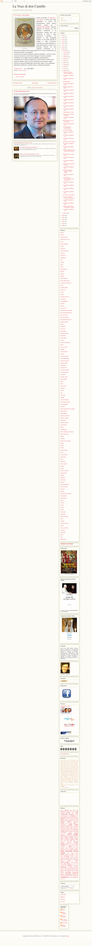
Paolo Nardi (63, 457)
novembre (65, 52)
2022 (63, 35)
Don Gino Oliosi (64, 315)
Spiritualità (63, 514)
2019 (63, 41)
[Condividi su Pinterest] (33, 68)
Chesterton (63, 289)
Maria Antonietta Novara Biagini (68, 408)
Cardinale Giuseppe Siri (66, 283)
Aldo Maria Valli (64, 237)
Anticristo (63, 253)
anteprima (63, 248)
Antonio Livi (63, 255)
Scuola (62, 507)
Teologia (62, 521)
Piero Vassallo (64, 463)
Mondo (62, 427)
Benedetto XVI (64, 269)
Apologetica (63, 257)
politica (62, 468)
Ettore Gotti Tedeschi (65, 342)
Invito (62, 381)
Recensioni (63, 479)
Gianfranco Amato (65, 360)
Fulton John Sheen (65, 358)
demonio (62, 303)
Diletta (63, 909)
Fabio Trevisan (64, 347)
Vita (61, 537)
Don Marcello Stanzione (66, 319)
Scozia (62, 505)
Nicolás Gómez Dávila (66, 441)
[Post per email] (25, 68)
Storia (25, 70)
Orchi (62, 452)
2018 (63, 43)
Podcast (62, 466)
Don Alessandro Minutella (66, 310)
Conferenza (63, 299)
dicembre (65, 50)
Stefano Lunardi (63, 926)
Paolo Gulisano (64, 454)
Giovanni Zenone (64, 372)
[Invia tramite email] (27, 68)
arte (61, 260)
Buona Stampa (64, 278)
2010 (63, 223)
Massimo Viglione (64, 418)
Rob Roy (62, 482)
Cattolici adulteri (64, 287)
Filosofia (62, 354)
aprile (64, 66)
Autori (62, 266)
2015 (63, 49)
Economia (63, 328)
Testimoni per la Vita (65, 706)
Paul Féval (63, 461)
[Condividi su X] (30, 68)
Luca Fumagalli (64, 404)
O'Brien (62, 445)
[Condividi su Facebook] (31, 68)
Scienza (62, 502)
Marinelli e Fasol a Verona (69, 141)
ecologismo (63, 326)
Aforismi (62, 234)
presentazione (64, 473)
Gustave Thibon (64, 376)
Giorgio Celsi (63, 367)
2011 (63, 221)
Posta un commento (20, 76)
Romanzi (63, 489)
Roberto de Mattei (65, 484)
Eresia (62, 340)
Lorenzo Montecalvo (65, 402)
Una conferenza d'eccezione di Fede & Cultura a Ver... (68, 179)
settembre (65, 56)
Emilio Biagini (64, 337)
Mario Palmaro (64, 413)
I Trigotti (63, 707)
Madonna (63, 406)
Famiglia (62, 349)
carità (62, 285)
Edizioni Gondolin (64, 333)
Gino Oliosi (63, 365)
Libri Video (63, 395)
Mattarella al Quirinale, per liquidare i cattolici (68, 207)
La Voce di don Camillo (29, 6)
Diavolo (62, 305)
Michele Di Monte (64, 422)
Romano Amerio (64, 486)
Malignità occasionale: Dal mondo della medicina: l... (69, 151)
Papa (62, 459)
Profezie (62, 475)
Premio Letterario (64, 470)
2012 (63, 219)
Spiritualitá (63, 511)
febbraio (65, 70)
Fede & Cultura (64, 351)
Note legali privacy (65, 753)
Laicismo (63, 388)
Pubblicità (63, 477)
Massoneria (63, 420)
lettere (62, 390)
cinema (62, 294)
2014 (63, 215)
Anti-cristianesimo (65, 250)
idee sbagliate (64, 379)
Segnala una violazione (67, 543)
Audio (62, 264)
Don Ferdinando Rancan (66, 312)
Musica (62, 436)
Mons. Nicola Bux (64, 434)
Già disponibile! (66, 81)
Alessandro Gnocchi (65, 239)
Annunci (62, 246)
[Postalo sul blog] (28, 68)
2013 (63, 217)
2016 (63, 47)
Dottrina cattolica (64, 321)
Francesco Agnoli (64, 356)
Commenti (64, 20)
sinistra (62, 509)
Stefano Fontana (64, 516)
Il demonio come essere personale (68, 115)
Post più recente (18, 83)
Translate (71, 888)
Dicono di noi (63, 308)
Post (63, 18)
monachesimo (64, 424)
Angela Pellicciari (64, 244)
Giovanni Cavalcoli (65, 370)
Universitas (63, 532)
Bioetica (62, 273)
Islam (62, 383)
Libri (22, 70)
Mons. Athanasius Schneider (67, 431)
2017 (63, 45)
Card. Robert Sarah (65, 280)
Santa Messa (63, 498)
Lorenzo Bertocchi (65, 399)
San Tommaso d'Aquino (66, 493)
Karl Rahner (63, 386)
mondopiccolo (64, 429)
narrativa (63, 438)
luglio (64, 60)
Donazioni (63, 899)
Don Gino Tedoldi (64, 317)
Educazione (63, 335)
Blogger (67, 936)
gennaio (65, 213)
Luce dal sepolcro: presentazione (67, 127)
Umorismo (63, 530)
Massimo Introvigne (65, 415)
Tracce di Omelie (64, 527)
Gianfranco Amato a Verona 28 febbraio (68, 73)
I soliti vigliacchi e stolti (68, 112)
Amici (62, 241)
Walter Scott (63, 539)
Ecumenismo (63, 331)
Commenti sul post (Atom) (37, 87)
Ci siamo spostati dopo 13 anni (21, 91)
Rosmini (62, 491)
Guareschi (63, 374)
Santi (62, 500)
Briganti (62, 276)
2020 (63, 39)
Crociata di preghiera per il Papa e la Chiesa (23, 142)
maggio (65, 64)
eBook (62, 324)
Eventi (62, 344)
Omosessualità (64, 450)
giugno (65, 62)
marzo (64, 68)
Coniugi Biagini (64, 301)
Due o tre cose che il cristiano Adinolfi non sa (69, 197)
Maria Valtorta (64, 411)
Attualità (62, 262)
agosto (65, 58)
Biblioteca (63, 896)
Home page (35, 83)
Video (62, 534)
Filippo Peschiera (64, 913)
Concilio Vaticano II (65, 296)
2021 (63, 37)
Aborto (62, 232)
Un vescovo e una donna (68, 194)
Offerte (62, 447)
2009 (63, 225)
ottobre (65, 54)
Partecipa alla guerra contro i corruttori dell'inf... (68, 171)
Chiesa (19, 70)
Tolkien (62, 525)
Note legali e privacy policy (65, 787)
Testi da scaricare (64, 523)
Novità (62, 443)
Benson (62, 271)
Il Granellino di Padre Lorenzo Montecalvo (28, 147)
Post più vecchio (52, 83)
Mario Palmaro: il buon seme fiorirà (68, 121)
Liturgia (62, 397)
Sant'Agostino (64, 495)
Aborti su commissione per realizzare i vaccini (29, 154)
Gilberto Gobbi (64, 363)
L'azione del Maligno (67, 130)
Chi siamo (63, 901)
